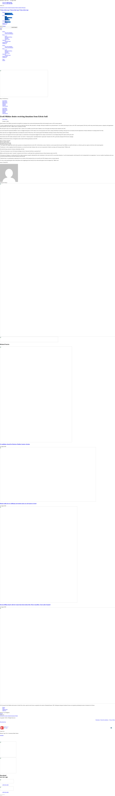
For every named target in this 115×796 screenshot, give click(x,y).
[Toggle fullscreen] (1, 794)
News (6, 119)
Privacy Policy (112, 719)
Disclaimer (98, 719)
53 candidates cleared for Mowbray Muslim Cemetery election (15, 444)
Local (3, 119)
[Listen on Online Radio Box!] (113, 727)
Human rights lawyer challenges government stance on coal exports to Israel (18, 503)
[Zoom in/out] (0, 794)
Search (14, 27)
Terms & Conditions (104, 719)
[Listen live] (2, 727)
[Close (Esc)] (4, 794)
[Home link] (14, 10)
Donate (4, 26)
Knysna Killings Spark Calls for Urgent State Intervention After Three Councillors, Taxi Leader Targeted (25, 604)
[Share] (2, 794)
